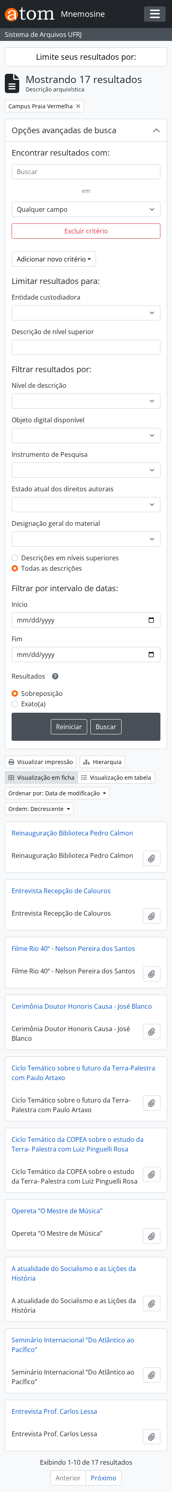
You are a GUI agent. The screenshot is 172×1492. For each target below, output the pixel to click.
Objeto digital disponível (48, 420)
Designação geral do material (56, 523)
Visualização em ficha (45, 777)
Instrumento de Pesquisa (50, 454)
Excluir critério (86, 231)
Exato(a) (33, 703)
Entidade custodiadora (46, 297)
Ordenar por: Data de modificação (54, 793)
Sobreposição (42, 693)
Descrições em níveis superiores (70, 557)
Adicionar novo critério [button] (51, 259)
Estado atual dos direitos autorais (63, 488)
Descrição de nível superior (53, 331)
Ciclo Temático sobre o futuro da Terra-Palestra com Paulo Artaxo (83, 1073)
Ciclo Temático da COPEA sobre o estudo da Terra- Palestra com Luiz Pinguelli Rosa (78, 1144)
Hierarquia (106, 762)
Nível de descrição (39, 385)
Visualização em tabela (119, 777)
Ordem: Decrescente (36, 809)
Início (20, 604)
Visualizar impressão (44, 762)
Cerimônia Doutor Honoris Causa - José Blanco (82, 1006)
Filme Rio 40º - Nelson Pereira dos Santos (73, 948)
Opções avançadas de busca (64, 130)
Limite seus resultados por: (86, 56)
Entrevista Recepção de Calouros (61, 890)
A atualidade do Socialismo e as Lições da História (74, 1273)
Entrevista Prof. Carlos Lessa (54, 1411)
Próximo (103, 1478)
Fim (17, 639)
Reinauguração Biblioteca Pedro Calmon (72, 833)
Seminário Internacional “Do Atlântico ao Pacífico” (73, 1345)
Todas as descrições (51, 568)
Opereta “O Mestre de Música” (57, 1210)
